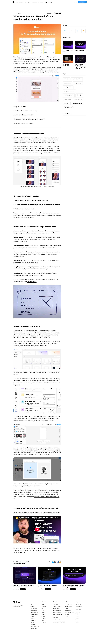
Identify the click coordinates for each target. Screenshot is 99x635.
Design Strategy (77, 83)
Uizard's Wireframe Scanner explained (24, 111)
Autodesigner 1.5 (34, 610)
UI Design (79, 95)
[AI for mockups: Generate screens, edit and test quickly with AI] (24, 575)
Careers (43, 614)
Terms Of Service (79, 606)
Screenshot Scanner (36, 418)
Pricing (50, 2)
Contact (43, 608)
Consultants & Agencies (69, 612)
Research (44, 618)
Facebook (78, 612)
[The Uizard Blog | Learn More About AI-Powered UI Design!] (14, 2)
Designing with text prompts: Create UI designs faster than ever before (73, 586)
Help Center (44, 606)
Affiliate (43, 616)
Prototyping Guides (68, 95)
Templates (34, 2)
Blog (46, 2)
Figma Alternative (34, 628)
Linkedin (77, 616)
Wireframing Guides (25, 561)
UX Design (66, 103)
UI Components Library (57, 614)
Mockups (32, 622)
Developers (67, 614)
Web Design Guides (77, 103)
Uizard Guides (67, 99)
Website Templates (56, 608)
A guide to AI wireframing (66, 65)
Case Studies (67, 83)
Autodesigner (40, 215)
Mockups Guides (68, 87)
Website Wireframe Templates (58, 622)
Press (43, 620)
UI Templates (55, 604)
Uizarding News (78, 99)
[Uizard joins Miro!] (80, 45)
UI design (39, 72)
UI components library (52, 418)
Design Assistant (34, 608)
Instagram (78, 618)
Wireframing (33, 620)
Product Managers (68, 604)
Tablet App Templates (57, 612)
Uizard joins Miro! (79, 50)
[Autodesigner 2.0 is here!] (68, 45)
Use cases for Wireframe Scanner (23, 115)
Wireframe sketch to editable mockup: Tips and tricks (29, 119)
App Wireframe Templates (58, 620)
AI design (27, 2)
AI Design (19, 13)
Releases (43, 622)
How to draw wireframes (21, 335)
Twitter (77, 614)
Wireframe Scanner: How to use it (23, 123)
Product (21, 2)
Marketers (66, 608)
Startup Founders (68, 610)
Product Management (69, 91)
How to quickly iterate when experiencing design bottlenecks (80, 66)
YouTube (77, 622)
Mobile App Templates (57, 606)
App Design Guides (76, 79)
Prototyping (33, 624)
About (43, 610)
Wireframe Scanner (36, 59)
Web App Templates (57, 610)
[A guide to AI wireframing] (68, 59)
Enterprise (66, 616)
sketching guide (32, 281)
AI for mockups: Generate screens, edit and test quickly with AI (23, 586)
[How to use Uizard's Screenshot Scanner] (49, 575)
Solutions (40, 2)
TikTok (77, 620)
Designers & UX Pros (68, 606)
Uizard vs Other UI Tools (35, 626)
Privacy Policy (78, 604)
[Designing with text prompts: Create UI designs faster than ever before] (74, 575)
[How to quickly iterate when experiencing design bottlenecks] (80, 59)
